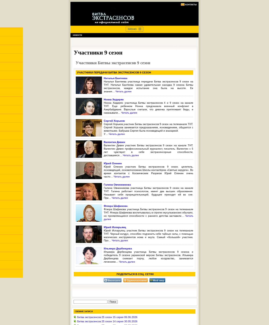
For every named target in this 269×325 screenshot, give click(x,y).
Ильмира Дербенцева (118, 248)
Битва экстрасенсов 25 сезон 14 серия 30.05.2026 (107, 321)
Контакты (191, 4)
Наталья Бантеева (115, 78)
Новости (77, 35)
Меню (132, 29)
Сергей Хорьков (114, 120)
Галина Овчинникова (117, 184)
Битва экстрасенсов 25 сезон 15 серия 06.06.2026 (107, 317)
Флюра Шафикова (116, 205)
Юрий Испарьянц (115, 227)
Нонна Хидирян (114, 99)
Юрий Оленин (113, 163)
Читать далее (123, 91)
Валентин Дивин (114, 142)
